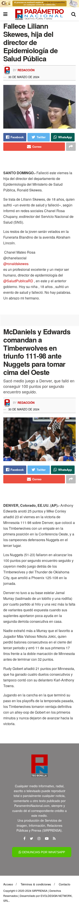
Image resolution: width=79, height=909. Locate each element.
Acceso (8, 884)
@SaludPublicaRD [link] (18, 280)
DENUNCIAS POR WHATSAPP (43, 852)
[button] (39, 264)
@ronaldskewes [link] (16, 263)
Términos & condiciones (36, 884)
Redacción (26, 70)
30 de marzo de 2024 (23, 77)
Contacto (64, 884)
